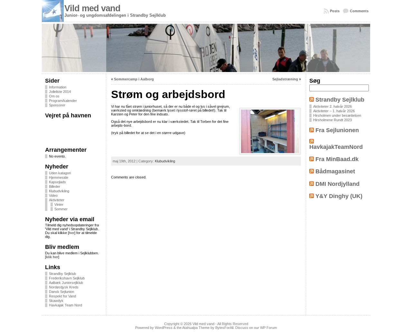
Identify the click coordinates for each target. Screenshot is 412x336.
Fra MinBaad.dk (337, 159)
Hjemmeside (58, 177)
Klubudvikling (59, 191)
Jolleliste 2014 (60, 92)
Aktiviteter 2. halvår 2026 (332, 106)
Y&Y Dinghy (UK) (338, 196)
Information (57, 87)
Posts (335, 11)
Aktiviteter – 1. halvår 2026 (334, 111)
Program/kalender (63, 101)
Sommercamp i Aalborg (134, 79)
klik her (52, 257)
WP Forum (268, 328)
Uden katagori (60, 173)
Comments (359, 11)
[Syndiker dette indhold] (311, 99)
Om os (54, 96)
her (71, 233)
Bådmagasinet (335, 171)
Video (53, 195)
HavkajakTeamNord (336, 147)
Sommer (61, 209)
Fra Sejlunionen (337, 130)
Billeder (54, 186)
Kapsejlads (57, 182)
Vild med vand (92, 8)
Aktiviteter (56, 200)
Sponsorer (57, 105)
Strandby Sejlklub (339, 99)
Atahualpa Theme (196, 328)
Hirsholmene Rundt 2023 (332, 120)
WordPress (164, 328)
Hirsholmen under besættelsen (337, 115)
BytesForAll (224, 328)
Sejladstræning (285, 79)
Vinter (58, 204)
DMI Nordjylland (337, 184)
